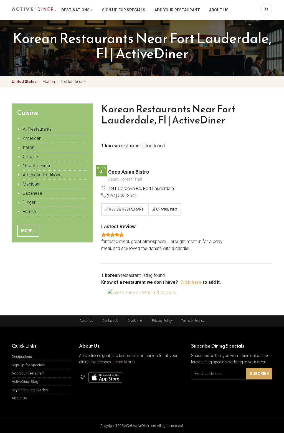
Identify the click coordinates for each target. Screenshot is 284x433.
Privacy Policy (162, 321)
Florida (49, 81)
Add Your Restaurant (177, 10)
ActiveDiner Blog (25, 381)
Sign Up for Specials (123, 10)
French (29, 211)
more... (28, 231)
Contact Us (110, 321)
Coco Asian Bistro (128, 172)
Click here (191, 282)
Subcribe (259, 373)
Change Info (166, 209)
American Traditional (42, 175)
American (32, 138)
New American (37, 165)
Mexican (31, 184)
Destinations (75, 10)
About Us (219, 10)
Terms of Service (192, 321)
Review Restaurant (125, 209)
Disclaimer (135, 321)
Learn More (124, 362)
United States (24, 81)
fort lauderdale (73, 81)
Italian (28, 147)
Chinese (30, 156)
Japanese (32, 193)
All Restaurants (37, 129)
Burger (29, 202)
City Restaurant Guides (30, 390)
